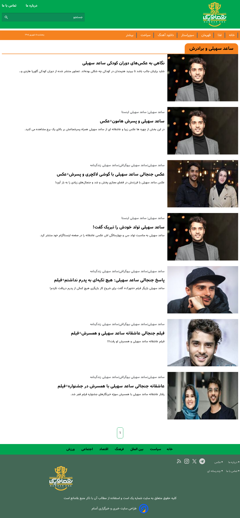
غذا (220, 35)
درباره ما (32, 5)
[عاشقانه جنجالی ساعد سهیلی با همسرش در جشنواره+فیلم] (202, 395)
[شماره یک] (61, 490)
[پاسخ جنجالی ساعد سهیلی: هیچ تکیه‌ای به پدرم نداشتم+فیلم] (202, 289)
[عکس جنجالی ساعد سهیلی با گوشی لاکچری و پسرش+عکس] (202, 183)
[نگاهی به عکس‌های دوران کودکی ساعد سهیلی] (202, 77)
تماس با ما (9, 5)
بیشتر (129, 35)
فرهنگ (120, 449)
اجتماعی (87, 449)
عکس (217, 462)
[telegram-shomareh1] (202, 461)
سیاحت (145, 35)
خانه (232, 35)
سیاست (155, 449)
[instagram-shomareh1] (187, 461)
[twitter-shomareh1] (194, 461)
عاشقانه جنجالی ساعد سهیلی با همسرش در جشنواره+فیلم (111, 386)
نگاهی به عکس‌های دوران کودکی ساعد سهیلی (123, 63)
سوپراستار (187, 35)
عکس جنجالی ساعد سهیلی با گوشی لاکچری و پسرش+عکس (111, 174)
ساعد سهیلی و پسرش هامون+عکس (132, 121)
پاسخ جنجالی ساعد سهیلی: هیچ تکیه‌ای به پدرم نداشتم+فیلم (109, 280)
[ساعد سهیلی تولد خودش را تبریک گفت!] (202, 236)
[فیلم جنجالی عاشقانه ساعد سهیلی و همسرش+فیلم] (202, 342)
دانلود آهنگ (166, 35)
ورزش (71, 449)
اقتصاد (104, 449)
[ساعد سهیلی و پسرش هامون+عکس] (202, 130)
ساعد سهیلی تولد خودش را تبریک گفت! (129, 227)
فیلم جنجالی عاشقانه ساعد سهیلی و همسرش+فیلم (118, 333)
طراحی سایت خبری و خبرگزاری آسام (114, 508)
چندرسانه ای (214, 471)
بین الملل (137, 449)
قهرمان (205, 35)
